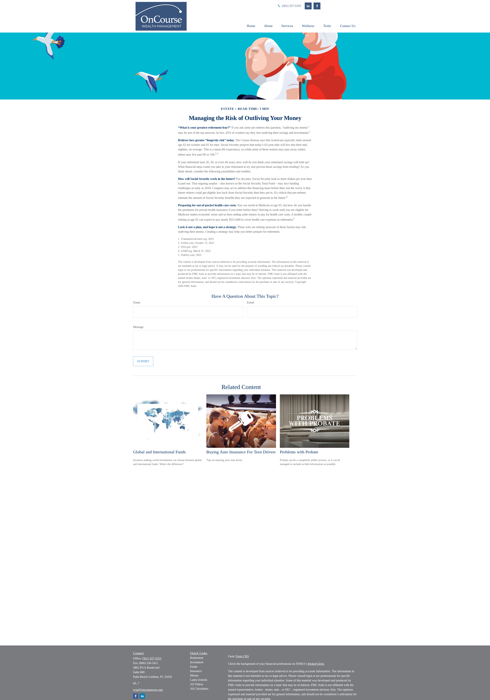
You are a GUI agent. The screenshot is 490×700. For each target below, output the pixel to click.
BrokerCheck (316, 663)
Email (250, 302)
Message (138, 327)
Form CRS (242, 656)
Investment (196, 662)
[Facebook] (317, 5)
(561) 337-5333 (291, 5)
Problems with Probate (299, 452)
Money (194, 675)
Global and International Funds (159, 452)
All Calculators (199, 688)
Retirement (196, 657)
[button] (251, 25)
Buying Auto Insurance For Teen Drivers (241, 452)
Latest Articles (198, 679)
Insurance (196, 671)
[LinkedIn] (308, 5)
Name (136, 302)
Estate (193, 666)
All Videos (196, 684)
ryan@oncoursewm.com (148, 689)
